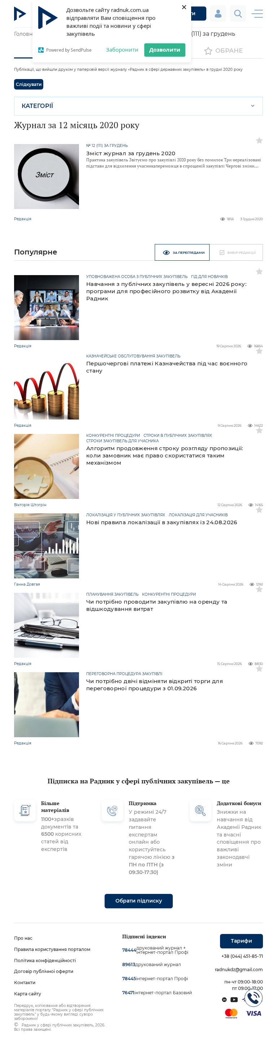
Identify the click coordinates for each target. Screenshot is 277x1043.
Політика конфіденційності (45, 960)
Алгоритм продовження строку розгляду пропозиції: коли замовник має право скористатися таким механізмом (164, 455)
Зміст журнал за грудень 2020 (131, 153)
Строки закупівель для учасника (122, 441)
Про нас (23, 938)
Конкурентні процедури (113, 436)
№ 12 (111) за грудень (107, 146)
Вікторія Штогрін (30, 505)
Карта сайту (27, 993)
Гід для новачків (209, 277)
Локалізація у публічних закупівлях (125, 515)
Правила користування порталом (52, 949)
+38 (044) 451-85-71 (242, 956)
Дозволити (164, 49)
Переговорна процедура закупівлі (124, 674)
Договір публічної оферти (43, 971)
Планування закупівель (112, 594)
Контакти (24, 982)
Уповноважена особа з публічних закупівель (137, 277)
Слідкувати (28, 84)
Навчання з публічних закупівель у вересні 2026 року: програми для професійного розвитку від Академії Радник (166, 291)
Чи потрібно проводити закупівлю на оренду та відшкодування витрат (156, 605)
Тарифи (241, 941)
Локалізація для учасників (198, 515)
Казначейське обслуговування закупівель (133, 356)
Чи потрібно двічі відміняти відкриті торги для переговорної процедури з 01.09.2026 (154, 685)
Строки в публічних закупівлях (178, 436)
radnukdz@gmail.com (239, 969)
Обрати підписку (138, 901)
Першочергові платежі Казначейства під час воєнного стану (167, 367)
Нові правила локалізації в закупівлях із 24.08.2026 (161, 522)
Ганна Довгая (27, 584)
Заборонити (122, 49)
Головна (24, 33)
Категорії (37, 106)
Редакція (22, 219)
